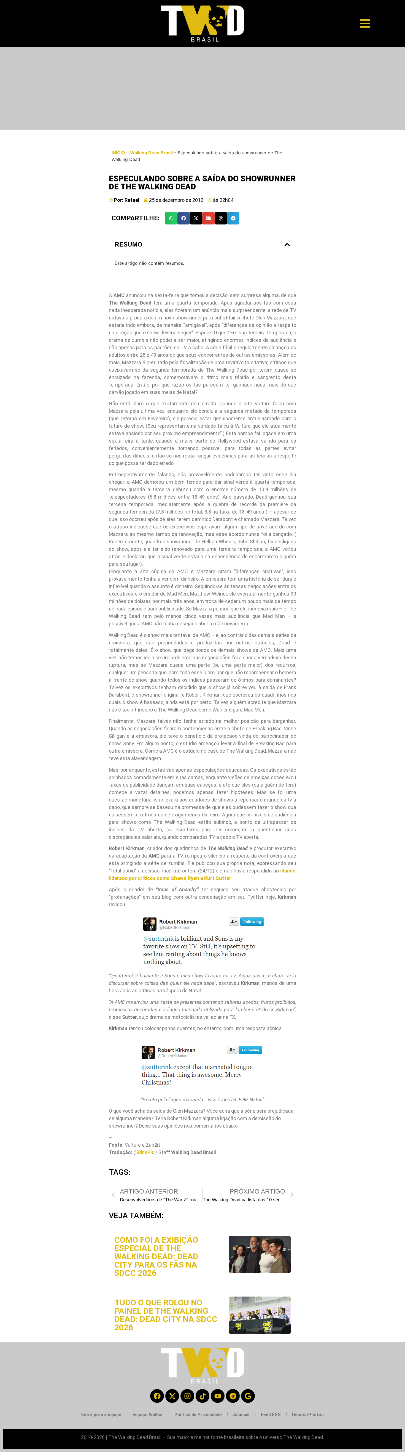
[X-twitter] (172, 1396)
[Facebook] (157, 1396)
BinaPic (146, 1152)
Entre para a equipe (101, 1414)
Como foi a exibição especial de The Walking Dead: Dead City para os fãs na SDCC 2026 (156, 1256)
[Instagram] (187, 1396)
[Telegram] (233, 1396)
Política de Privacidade (198, 1414)
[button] (171, 218)
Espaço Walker (148, 1414)
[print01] (202, 940)
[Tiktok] (202, 1396)
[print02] (202, 1064)
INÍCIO (118, 152)
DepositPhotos (308, 1414)
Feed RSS (271, 1414)
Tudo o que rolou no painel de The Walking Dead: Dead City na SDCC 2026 (165, 1315)
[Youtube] (218, 1396)
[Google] (248, 1396)
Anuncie (241, 1414)
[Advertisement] (202, 88)
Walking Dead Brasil (151, 152)
